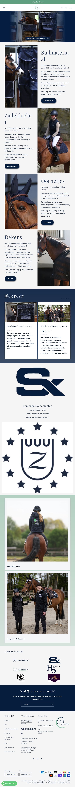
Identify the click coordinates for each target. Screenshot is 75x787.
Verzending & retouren (9, 738)
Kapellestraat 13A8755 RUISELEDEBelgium (26, 721)
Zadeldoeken (12, 166)
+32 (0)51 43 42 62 (48, 725)
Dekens (10, 279)
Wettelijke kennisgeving (64, 782)
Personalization (10, 752)
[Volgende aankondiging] (71, 2)
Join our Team (9, 747)
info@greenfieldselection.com (45, 732)
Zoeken (7, 721)
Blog (6, 743)
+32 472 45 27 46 (45, 721)
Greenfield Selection (31, 781)
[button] (4, 8)
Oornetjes (47, 222)
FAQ (6, 725)
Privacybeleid (42, 781)
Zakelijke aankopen (11, 729)
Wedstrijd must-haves (19, 326)
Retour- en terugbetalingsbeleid (35, 782)
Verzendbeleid (66, 781)
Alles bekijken (65, 298)
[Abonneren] (52, 704)
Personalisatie (12, 566)
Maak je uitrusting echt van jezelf (54, 328)
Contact (7, 733)
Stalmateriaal (49, 101)
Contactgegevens (51, 782)
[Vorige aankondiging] (4, 2)
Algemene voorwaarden (54, 781)
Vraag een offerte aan (15, 639)
